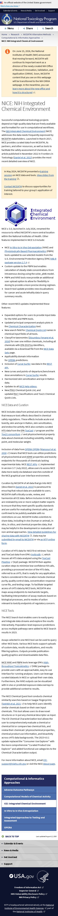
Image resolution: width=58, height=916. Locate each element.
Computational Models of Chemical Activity (27, 796)
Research (15, 34)
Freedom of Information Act (27, 887)
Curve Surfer (23, 363)
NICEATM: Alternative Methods (37, 34)
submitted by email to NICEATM (18, 539)
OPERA (8, 827)
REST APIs (32, 464)
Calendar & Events (10, 11)
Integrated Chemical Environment (25, 131)
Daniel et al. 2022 (22, 157)
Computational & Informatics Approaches (21, 37)
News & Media (26, 11)
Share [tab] (29, 28)
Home (4, 34)
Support (51, 11)
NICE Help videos (28, 386)
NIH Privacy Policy (27, 897)
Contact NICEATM (13, 186)
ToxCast (29, 430)
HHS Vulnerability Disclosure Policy (28, 894)
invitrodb (36, 554)
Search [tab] (49, 28)
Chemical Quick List (36, 330)
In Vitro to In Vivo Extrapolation (21, 810)
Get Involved (40, 11)
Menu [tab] (10, 28)
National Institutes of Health (29, 911)
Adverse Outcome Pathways (19, 789)
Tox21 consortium (11, 434)
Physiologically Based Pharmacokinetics (25, 251)
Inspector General (27, 890)
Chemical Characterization (22, 326)
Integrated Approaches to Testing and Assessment (24, 819)
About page (49, 763)
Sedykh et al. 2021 (11, 703)
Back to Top (12, 836)
